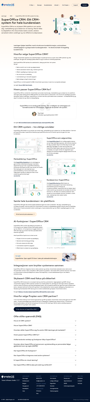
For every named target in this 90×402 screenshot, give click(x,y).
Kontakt (85, 5)
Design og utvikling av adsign (81, 399)
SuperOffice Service (54, 183)
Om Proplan (65, 5)
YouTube (80, 383)
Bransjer (39, 5)
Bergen (24, 383)
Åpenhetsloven (68, 381)
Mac (37, 393)
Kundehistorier (48, 5)
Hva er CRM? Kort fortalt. (25, 85)
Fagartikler (53, 383)
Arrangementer (54, 388)
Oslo (23, 391)
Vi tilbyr (31, 5)
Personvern (67, 378)
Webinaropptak (54, 391)
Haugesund (25, 386)
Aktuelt (56, 5)
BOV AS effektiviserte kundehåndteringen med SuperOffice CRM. (36, 122)
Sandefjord (25, 388)
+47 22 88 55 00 (40, 386)
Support (76, 5)
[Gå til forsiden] (7, 5)
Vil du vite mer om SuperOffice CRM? (26, 309)
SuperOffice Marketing (22, 162)
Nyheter (52, 386)
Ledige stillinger (54, 381)
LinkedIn (80, 381)
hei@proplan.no (40, 381)
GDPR (65, 383)
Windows (38, 391)
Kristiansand (25, 381)
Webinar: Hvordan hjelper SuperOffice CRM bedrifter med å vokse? (36, 291)
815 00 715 (39, 378)
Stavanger (25, 378)
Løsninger (4, 16)
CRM (11, 16)
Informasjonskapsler (69, 386)
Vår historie (53, 378)
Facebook (80, 378)
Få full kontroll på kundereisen (24, 214)
